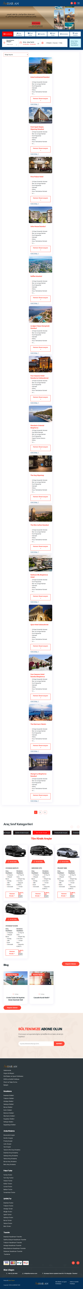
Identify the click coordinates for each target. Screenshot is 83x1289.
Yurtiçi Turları (8, 1175)
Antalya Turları (8, 1209)
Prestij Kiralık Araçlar (41, 833)
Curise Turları (8, 1186)
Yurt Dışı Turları (8, 1178)
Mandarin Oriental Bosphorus (37, 426)
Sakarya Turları (8, 1217)
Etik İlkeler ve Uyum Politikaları (13, 1076)
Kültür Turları (8, 1184)
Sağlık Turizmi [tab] (75, 34)
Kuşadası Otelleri (9, 1119)
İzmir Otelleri (8, 1110)
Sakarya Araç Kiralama (11, 1156)
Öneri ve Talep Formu (10, 1082)
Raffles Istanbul (36, 276)
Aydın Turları (8, 1214)
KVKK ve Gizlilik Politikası (11, 1079)
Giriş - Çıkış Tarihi (28, 42)
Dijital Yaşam (11, 1280)
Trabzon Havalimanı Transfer (13, 1242)
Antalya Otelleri (8, 1101)
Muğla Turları (8, 1212)
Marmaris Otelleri (9, 1116)
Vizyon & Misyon (9, 1073)
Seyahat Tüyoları (12, 974)
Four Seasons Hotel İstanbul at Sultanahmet (39, 377)
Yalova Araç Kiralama (10, 1158)
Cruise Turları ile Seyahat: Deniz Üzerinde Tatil (15, 998)
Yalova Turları (8, 1223)
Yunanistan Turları (9, 1192)
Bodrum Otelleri (9, 1113)
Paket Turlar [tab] (53, 34)
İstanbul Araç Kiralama (11, 1153)
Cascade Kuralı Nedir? (41, 997)
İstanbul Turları (8, 1203)
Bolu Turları (7, 1226)
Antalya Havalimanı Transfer (12, 1245)
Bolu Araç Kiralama (10, 1164)
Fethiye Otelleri (8, 1122)
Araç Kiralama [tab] (19, 34)
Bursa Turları (8, 1220)
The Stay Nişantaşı (37, 475)
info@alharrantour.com (30, 1273)
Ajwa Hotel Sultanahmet (39, 624)
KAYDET (59, 1043)
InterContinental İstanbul (39, 77)
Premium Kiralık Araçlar (61, 833)
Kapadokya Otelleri (10, 1125)
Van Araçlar (7, 1147)
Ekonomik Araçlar (9, 1135)
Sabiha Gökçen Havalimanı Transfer (15, 1240)
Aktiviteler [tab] (65, 34)
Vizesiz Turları (8, 1181)
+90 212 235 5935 (12, 1273)
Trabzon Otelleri (9, 1098)
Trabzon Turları (8, 1206)
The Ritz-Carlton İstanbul (39, 525)
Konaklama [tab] (8, 34)
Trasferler (7, 1254)
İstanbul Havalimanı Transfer (13, 1237)
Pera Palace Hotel (36, 177)
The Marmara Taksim (38, 724)
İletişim (6, 1085)
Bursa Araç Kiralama (10, 1161)
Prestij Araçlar (8, 1141)
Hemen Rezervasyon (40, 98)
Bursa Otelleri (8, 1107)
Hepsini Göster (70, 964)
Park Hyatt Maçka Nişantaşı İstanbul (37, 128)
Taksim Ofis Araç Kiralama (12, 1150)
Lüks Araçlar (7, 1144)
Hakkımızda (7, 1070)
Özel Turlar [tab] (30, 34)
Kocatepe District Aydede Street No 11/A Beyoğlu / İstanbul (60, 1273)
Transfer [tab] (42, 34)
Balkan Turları (8, 1189)
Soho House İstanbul (37, 226)
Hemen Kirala (12, 895)
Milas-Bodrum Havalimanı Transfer (15, 1248)
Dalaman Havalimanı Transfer (13, 1251)
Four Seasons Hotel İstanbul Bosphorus (37, 675)
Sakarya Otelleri (9, 1104)
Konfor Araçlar (8, 1138)
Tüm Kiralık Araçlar (22, 833)
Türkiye (16, 994)
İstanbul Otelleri (9, 1095)
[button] (76, 14)
